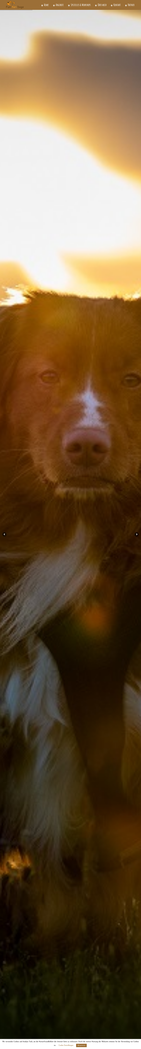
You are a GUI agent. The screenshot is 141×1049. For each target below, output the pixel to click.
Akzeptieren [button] (81, 1045)
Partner (130, 5)
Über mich (101, 5)
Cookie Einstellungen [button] (66, 1045)
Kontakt (117, 5)
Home (46, 5)
